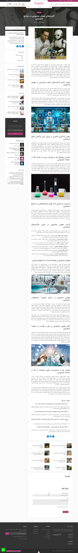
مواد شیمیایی (35, 529)
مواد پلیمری (36, 531)
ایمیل (49, 493)
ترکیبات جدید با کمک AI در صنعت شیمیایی (16, 176)
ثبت (15, 134)
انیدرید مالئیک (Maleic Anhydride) (13, 153)
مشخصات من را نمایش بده (63, 507)
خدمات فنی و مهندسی (45, 529)
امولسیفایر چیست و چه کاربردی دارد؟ (13, 80)
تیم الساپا (64, 4)
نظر (67, 498)
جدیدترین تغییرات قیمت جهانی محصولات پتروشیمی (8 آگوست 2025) (13, 113)
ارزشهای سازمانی (47, 537)
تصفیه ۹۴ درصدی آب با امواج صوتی (13, 107)
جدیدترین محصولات (19, 55)
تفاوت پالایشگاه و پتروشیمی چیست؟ (14, 75)
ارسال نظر (65, 512)
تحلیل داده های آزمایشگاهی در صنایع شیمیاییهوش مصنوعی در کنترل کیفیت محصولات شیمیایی (15, 183)
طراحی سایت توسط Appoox (13, 551)
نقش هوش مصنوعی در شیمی (18, 174)
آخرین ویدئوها (20, 60)
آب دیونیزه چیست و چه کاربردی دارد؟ (13, 70)
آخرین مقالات (39, 12)
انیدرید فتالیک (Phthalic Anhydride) (15, 162)
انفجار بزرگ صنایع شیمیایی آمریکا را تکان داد (14, 102)
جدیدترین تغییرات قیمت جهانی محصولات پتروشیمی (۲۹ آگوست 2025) (13, 97)
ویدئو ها (48, 535)
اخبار (60, 4)
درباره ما (64, 0)
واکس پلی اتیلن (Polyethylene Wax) (13, 158)
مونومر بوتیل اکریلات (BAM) (14, 143)
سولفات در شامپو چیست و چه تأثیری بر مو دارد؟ (13, 85)
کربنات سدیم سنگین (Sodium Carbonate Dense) (14, 148)
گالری (52, 4)
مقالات (56, 4)
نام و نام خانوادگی (65, 493)
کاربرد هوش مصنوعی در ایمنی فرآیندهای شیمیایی (16, 179)
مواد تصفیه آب (35, 533)
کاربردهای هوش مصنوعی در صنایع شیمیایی (16, 173)
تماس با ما (60, 0)
